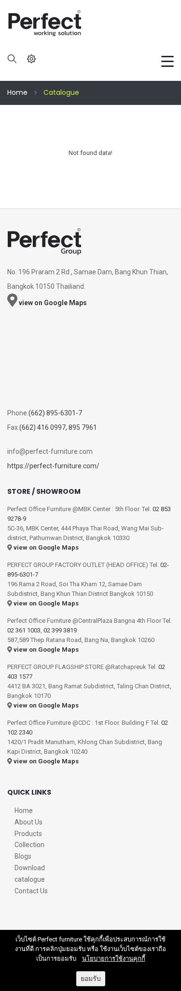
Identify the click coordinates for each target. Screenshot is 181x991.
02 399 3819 (60, 630)
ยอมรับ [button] (91, 978)
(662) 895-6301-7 (55, 413)
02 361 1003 (24, 630)
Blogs (22, 856)
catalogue (29, 879)
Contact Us (31, 891)
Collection (29, 845)
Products (28, 833)
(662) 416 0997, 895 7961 (58, 427)
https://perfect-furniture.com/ (53, 466)
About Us (28, 822)
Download (29, 868)
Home (17, 92)
